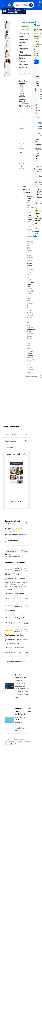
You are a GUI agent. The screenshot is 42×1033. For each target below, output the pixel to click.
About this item (11, 426)
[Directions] (26, 447)
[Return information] (35, 58)
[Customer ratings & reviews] (26, 522)
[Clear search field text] (28, 5)
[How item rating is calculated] (27, 534)
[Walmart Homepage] (9, 5)
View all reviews (12, 540)
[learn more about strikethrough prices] (40, 33)
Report (26, 598)
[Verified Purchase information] (21, 569)
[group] (28, 74)
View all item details (31, 376)
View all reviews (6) (16, 661)
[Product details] (26, 434)
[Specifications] (26, 441)
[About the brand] (24, 454)
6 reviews (16, 531)
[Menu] (4, 5)
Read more (8, 589)
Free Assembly (24, 33)
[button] (24, 107)
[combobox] (23, 5)
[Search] (31, 5)
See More (15, 501)
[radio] (22, 90)
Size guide (25, 103)
